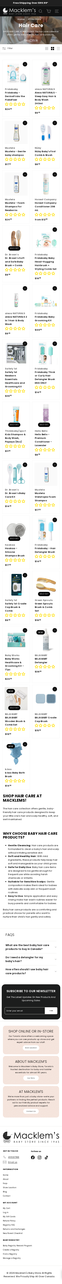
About (5, 1179)
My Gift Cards (9, 1216)
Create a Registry (11, 1250)
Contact (6, 1196)
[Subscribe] (51, 1010)
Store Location (31, 1048)
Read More (31, 40)
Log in (6, 1212)
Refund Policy (9, 1220)
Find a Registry (10, 1254)
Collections (35, 19)
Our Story (31, 1078)
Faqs (5, 1183)
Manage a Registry (12, 1258)
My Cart (6, 1208)
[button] (15, 104)
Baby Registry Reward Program (17, 1245)
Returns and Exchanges (14, 1229)
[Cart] (49, 11)
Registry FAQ (9, 1225)
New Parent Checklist (13, 1233)
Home (21, 19)
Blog (5, 1191)
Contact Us (31, 1111)
